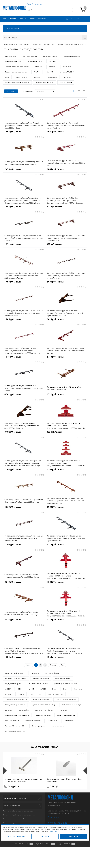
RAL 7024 (37, 72)
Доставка (22, 19)
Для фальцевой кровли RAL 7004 (65, 684)
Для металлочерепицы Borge (66, 699)
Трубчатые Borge (21, 77)
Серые (65, 689)
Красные (8, 694)
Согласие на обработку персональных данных (19, 815)
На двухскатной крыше (13, 684)
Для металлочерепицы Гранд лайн (17, 82)
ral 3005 (31, 689)
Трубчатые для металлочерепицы (17, 67)
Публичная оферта (9, 823)
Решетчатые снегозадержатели (16, 72)
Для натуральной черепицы (14, 673)
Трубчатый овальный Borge (71, 705)
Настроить (45, 836)
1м (32, 694)
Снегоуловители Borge (55, 694)
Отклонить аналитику (16, 836)
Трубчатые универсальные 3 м (16, 699)
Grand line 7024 (69, 721)
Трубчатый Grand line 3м (33, 721)
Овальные (38, 67)
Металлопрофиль (66, 82)
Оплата (32, 19)
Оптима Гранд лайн (38, 726)
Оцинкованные (10, 56)
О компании (42, 19)
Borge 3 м (37, 77)
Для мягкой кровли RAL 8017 (38, 684)
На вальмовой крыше (62, 678)
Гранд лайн (67, 77)
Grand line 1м (53, 721)
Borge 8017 (9, 710)
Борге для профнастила (41, 699)
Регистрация (37, 4)
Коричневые (78, 689)
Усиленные (67, 67)
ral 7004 (43, 689)
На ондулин (35, 673)
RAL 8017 (50, 72)
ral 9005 (8, 689)
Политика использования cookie (14, 819)
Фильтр (12, 91)
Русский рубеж (52, 77)
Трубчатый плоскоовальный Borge (44, 705)
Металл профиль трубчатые (15, 731)
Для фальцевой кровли (13, 61)
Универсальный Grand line (66, 715)
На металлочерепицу (29, 56)
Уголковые (52, 67)
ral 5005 (19, 689)
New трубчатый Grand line (44, 82)
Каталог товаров (14, 28)
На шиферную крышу (35, 61)
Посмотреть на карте (56, 817)
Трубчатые (52, 61)
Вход (29, 4)
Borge (7, 77)
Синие (54, 689)
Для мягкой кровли (50, 56)
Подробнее (53, 831)
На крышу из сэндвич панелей (15, 678)
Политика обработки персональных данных (18, 811)
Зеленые (21, 694)
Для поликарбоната (52, 673)
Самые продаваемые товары (45, 747)
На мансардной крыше (41, 678)
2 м (40, 694)
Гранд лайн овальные (43, 715)
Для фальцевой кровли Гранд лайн (17, 715)
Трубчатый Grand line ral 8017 (15, 726)
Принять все (73, 836)
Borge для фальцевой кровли (15, 705)
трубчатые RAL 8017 (66, 72)
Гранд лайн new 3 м (12, 721)
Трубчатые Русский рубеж (44, 710)
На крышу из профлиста (71, 56)
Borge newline (24, 710)
